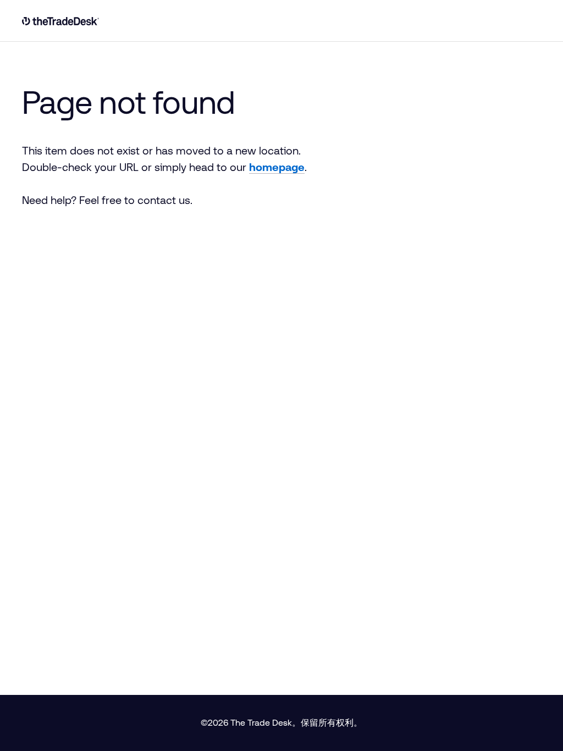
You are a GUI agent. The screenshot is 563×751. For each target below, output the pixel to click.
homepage (277, 167)
